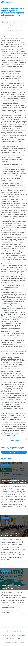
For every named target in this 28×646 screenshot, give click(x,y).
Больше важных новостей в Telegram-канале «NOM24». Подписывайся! (13, 448)
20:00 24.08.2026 (5, 518)
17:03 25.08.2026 (5, 465)
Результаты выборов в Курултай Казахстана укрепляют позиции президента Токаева (10, 587)
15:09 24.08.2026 (5, 571)
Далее (23, 509)
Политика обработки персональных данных (13, 642)
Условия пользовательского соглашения (14, 641)
